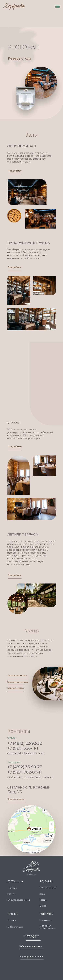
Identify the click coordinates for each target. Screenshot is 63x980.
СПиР (33, 937)
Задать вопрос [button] (16, 799)
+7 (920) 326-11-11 (23, 748)
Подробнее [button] (15, 170)
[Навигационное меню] (57, 6)
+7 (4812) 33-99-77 (24, 767)
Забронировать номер (31, 946)
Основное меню (17, 675)
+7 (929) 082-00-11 (24, 772)
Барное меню (15, 688)
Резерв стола (19, 58)
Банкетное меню (17, 682)
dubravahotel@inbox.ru (25, 753)
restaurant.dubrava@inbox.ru (30, 777)
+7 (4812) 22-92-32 (24, 743)
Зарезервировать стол (31, 956)
